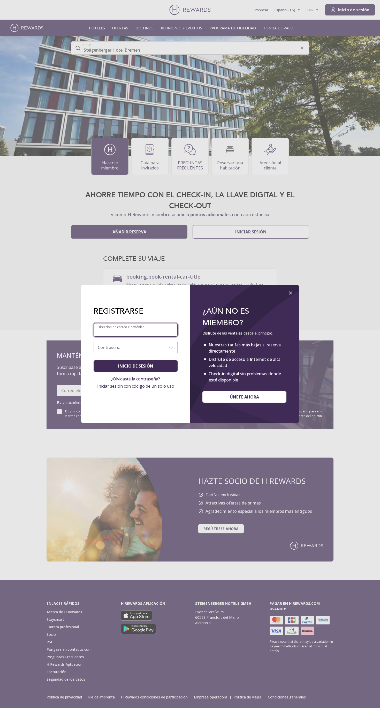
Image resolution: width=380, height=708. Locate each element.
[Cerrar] (290, 293)
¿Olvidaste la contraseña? (135, 379)
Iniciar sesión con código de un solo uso (135, 386)
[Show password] (170, 347)
